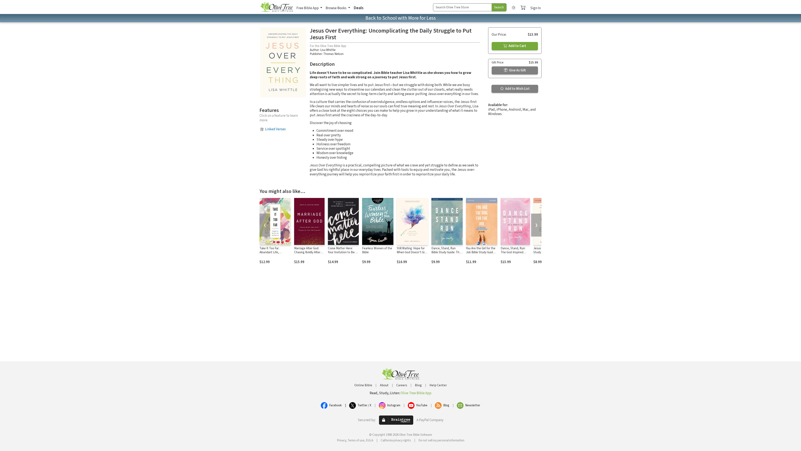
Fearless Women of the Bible (377, 250)
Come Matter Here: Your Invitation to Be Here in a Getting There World (343, 254)
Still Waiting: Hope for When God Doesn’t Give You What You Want (412, 252)
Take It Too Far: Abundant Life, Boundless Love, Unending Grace (270, 254)
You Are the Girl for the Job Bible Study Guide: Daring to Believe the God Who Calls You (480, 254)
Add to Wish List (517, 88)
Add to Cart (517, 45)
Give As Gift (517, 70)
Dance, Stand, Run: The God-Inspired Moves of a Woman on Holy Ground (515, 254)
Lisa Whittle (328, 50)
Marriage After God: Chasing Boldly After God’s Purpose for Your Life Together (309, 254)
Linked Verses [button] (275, 129)
